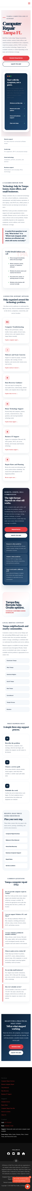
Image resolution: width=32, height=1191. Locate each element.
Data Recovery (5, 1091)
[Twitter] (13, 1153)
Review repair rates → (10, 477)
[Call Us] (18, 1153)
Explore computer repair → (12, 340)
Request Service (16, 529)
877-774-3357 (7, 1122)
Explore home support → (11, 421)
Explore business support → (12, 449)
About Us (3, 1115)
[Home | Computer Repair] (23, 1153)
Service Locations (10, 865)
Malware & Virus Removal (12, 840)
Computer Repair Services (13, 833)
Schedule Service (5, 1101)
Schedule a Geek (16, 1046)
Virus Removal (5, 1087)
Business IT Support (6, 1094)
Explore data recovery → (11, 393)
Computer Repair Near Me (8, 1108)
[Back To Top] (16, 1161)
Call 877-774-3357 (16, 64)
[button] (27, 1186)
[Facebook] (8, 1153)
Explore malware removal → (12, 367)
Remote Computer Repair (7, 1084)
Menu (29, 3)
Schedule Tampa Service (16, 58)
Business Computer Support (13, 853)
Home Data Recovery (11, 846)
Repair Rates (9, 859)
